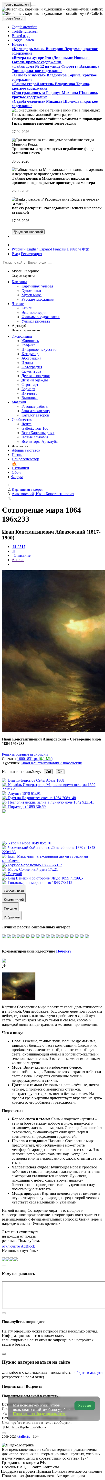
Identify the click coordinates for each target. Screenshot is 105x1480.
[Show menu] (33, 5)
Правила (44, 1471)
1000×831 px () (34, 759)
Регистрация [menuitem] (31, 254)
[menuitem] (85, 249)
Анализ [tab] (18, 560)
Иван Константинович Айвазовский (51, 763)
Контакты (50, 1467)
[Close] (50, 263)
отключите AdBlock (18, 1246)
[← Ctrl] (24, 807)
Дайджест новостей (28, 232)
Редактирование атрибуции (25, 754)
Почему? (64, 951)
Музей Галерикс (25, 273)
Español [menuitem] (45, 249)
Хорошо (84, 1405)
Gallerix (23, 1436)
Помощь (9, 1467)
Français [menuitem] (59, 249)
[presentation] (57, 564)
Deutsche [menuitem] (74, 249)
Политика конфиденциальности (29, 1476)
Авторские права (70, 1476)
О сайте (35, 1467)
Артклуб (26, 328)
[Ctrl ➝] (27, 843)
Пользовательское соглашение (77, 1471)
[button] (24, 27)
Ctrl (48, 772)
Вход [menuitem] (16, 254)
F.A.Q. (23, 1467)
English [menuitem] (32, 249)
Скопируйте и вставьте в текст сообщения (37, 1422)
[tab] (18, 547)
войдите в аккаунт (88, 1372)
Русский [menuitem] (19, 249)
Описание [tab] (22, 555)
